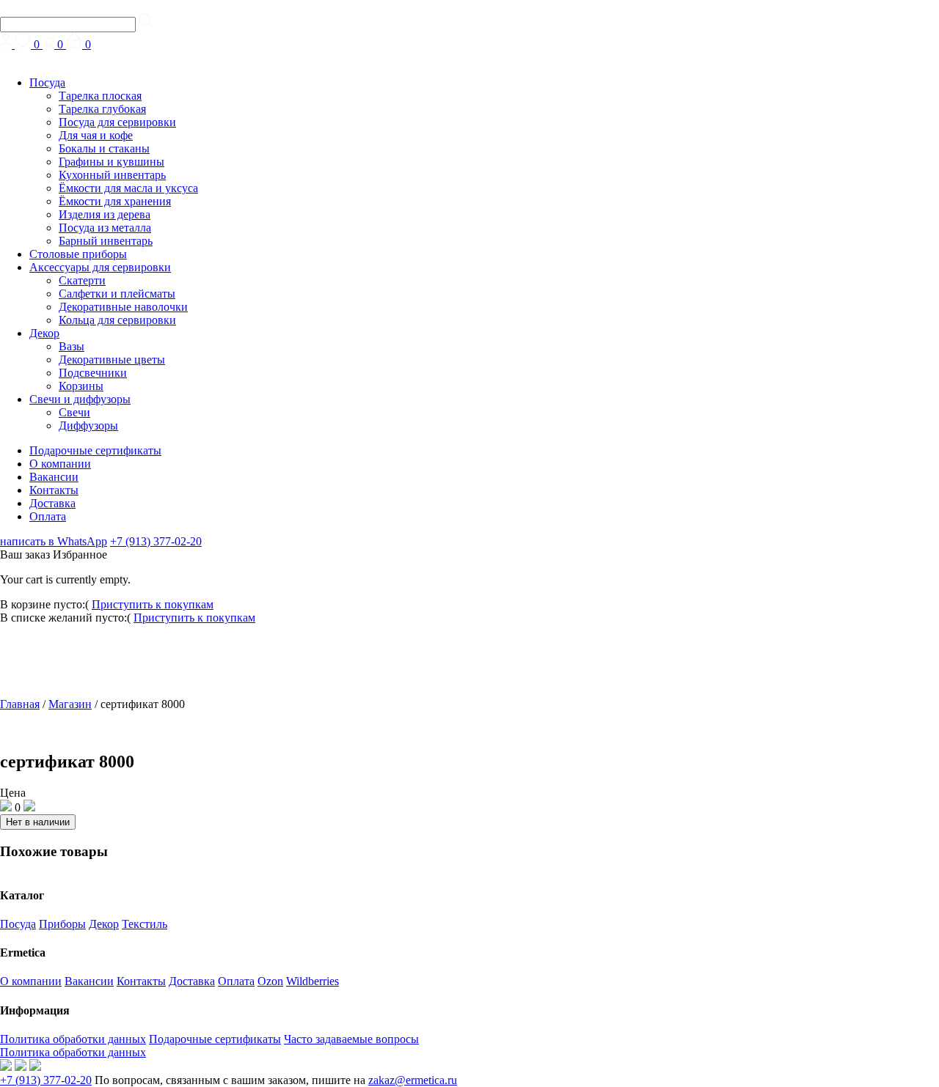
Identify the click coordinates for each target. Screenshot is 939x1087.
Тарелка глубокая (102, 109)
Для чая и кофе (96, 135)
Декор (44, 333)
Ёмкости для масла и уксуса (128, 188)
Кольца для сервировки (117, 320)
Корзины (81, 386)
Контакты (53, 490)
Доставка (52, 503)
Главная (20, 704)
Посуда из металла (105, 227)
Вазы (71, 346)
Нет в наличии (38, 822)
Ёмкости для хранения (115, 201)
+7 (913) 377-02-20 (156, 541)
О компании (60, 463)
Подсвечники (93, 372)
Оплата (47, 516)
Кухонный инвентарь (112, 175)
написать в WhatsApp (53, 541)
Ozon (270, 981)
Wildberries (312, 981)
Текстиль (144, 924)
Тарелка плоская (100, 95)
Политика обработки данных (73, 1039)
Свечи (74, 412)
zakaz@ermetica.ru (412, 1080)
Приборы (62, 924)
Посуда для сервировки (117, 122)
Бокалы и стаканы (104, 148)
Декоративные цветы (112, 359)
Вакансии (53, 477)
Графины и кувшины (111, 161)
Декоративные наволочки (123, 307)
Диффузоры (88, 425)
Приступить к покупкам (152, 604)
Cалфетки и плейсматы (117, 293)
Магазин (70, 704)
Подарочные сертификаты (95, 450)
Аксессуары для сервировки (100, 267)
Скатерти (82, 280)
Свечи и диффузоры (80, 399)
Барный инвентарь (106, 241)
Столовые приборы (78, 254)
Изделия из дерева (104, 214)
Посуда (47, 82)
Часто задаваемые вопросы (351, 1039)
